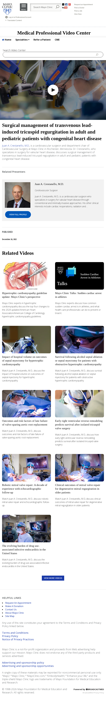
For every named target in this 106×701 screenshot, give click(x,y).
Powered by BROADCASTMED (89, 689)
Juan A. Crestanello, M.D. (49, 184)
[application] (53, 90)
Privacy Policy (10, 636)
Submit (97, 54)
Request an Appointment (83, 5)
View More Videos (53, 578)
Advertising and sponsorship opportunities (28, 666)
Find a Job (78, 11)
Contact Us (11, 609)
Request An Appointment (18, 602)
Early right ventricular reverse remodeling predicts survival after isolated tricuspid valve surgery (79, 424)
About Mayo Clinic (14, 612)
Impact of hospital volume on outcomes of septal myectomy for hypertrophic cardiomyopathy (24, 360)
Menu (23, 10)
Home (7, 39)
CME (57, 39)
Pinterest (69, 4)
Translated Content (14, 20)
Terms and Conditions (15, 632)
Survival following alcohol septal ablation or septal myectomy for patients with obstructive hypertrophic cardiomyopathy (78, 360)
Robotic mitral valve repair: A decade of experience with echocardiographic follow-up (24, 488)
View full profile (18, 214)
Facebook (66, 4)
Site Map (9, 616)
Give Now (78, 14)
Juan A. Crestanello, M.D (15, 145)
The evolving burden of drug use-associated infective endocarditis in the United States (24, 549)
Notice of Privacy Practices (18, 639)
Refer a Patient (42, 39)
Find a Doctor (79, 8)
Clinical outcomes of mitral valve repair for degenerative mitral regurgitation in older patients (77, 488)
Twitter (63, 4)
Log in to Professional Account (20, 17)
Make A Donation (14, 606)
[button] (53, 90)
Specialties (21, 39)
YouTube (64, 7)
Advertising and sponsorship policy (23, 662)
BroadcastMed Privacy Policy (93, 693)
